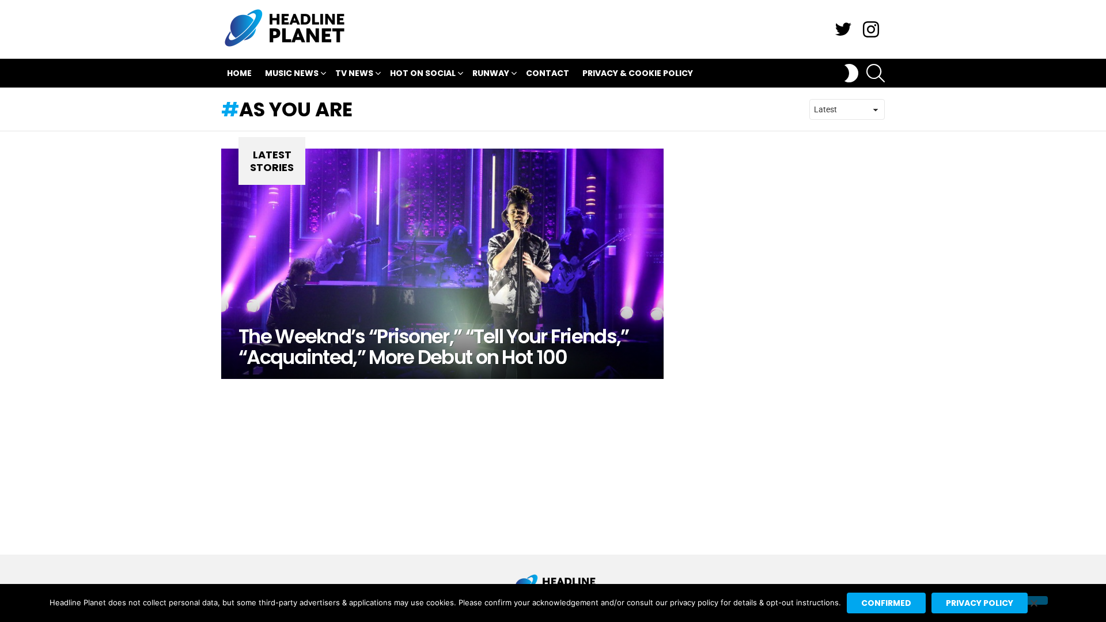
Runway (490, 73)
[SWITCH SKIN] (851, 73)
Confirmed (886, 603)
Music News (292, 73)
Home (239, 73)
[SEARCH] (875, 73)
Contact (547, 73)
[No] (1033, 600)
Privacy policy (979, 603)
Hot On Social (423, 73)
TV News (354, 73)
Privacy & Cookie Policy (637, 73)
